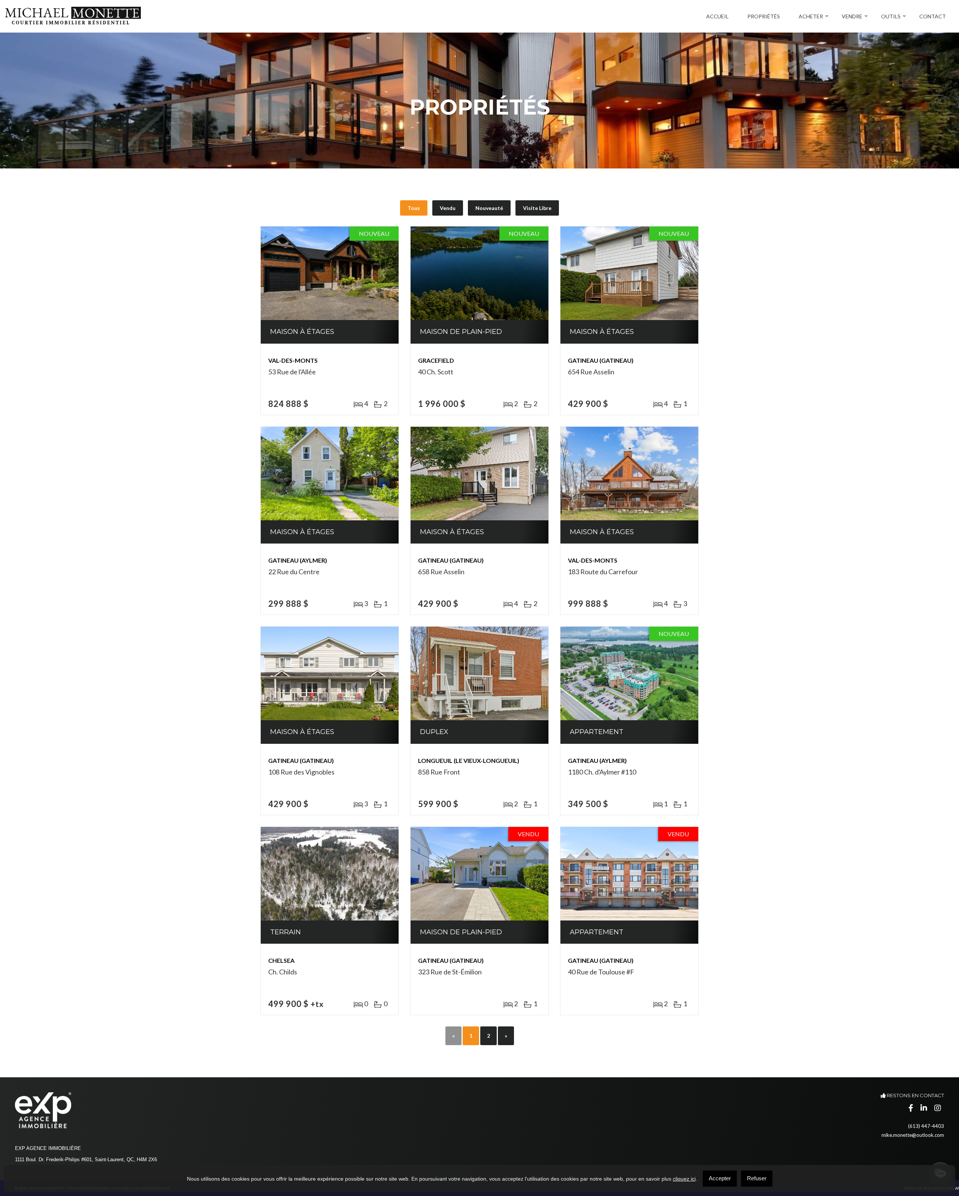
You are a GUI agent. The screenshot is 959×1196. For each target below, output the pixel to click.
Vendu (448, 208)
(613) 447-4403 (926, 1126)
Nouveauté (489, 208)
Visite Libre (537, 208)
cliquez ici (684, 1179)
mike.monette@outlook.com (912, 1135)
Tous (414, 208)
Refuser (756, 1178)
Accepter (720, 1178)
